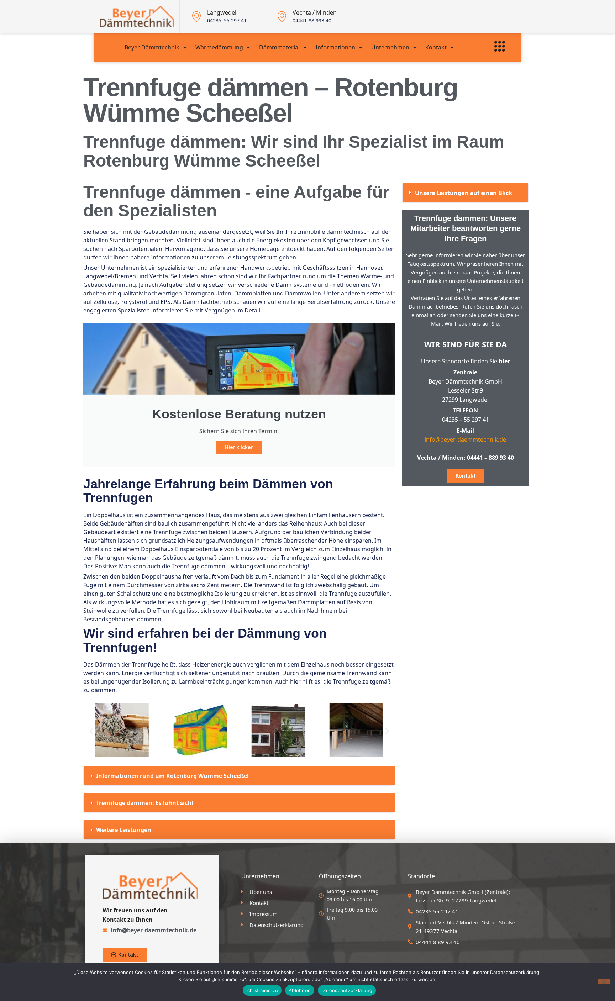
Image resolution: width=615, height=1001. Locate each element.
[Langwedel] (196, 16)
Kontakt (436, 47)
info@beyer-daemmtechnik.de (465, 439)
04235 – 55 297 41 (465, 419)
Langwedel (221, 12)
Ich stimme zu (262, 990)
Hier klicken (239, 447)
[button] (91, 731)
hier (504, 361)
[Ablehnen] (604, 981)
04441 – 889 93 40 (490, 458)
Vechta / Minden (315, 12)
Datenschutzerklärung (346, 990)
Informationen (335, 47)
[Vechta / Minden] (282, 16)
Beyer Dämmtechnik (152, 47)
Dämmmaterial (279, 47)
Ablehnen (300, 990)
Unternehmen (390, 47)
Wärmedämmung (219, 47)
